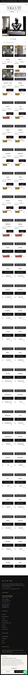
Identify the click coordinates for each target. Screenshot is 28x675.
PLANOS (8, 331)
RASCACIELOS (8, 394)
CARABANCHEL (7, 436)
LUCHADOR (7, 153)
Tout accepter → (20, 671)
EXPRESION (7, 224)
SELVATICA (20, 289)
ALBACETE (20, 520)
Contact (3, 624)
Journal (3, 618)
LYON (20, 106)
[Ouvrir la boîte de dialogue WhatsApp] (25, 672)
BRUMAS (20, 224)
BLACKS (8, 59)
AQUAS (20, 352)
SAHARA (20, 247)
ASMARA (20, 541)
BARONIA (8, 457)
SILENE (7, 130)
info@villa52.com (5, 607)
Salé (3, 640)
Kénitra (3, 642)
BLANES (20, 83)
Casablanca (4, 638)
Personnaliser (14, 668)
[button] (25, 672)
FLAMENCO (7, 310)
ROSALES (20, 436)
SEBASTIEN (20, 153)
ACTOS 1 (20, 200)
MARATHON (20, 394)
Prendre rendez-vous (6, 622)
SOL (8, 478)
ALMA (7, 177)
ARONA (7, 520)
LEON (8, 499)
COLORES (8, 373)
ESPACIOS (8, 289)
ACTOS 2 (8, 200)
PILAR (20, 415)
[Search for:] (18, 11)
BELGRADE (7, 541)
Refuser (8, 671)
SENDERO (20, 130)
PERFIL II (20, 331)
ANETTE (8, 106)
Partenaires (4, 627)
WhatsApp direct (5, 605)
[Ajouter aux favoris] (11, 47)
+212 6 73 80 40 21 (6, 604)
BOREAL (20, 268)
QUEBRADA (20, 373)
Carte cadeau (4, 620)
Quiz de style (4, 629)
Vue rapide (9, 55)
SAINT (20, 499)
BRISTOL (20, 59)
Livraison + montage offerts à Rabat (9, 1)
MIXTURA (20, 310)
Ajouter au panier (10, 67)
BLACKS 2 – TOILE (8, 83)
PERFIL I (8, 352)
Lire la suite (8, 251)
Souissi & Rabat (5, 636)
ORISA (20, 177)
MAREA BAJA (8, 415)
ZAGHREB (8, 562)
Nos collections (5, 616)
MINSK (20, 562)
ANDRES (20, 478)
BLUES (7, 268)
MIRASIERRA (20, 457)
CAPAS (7, 247)
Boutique (4, 614)
